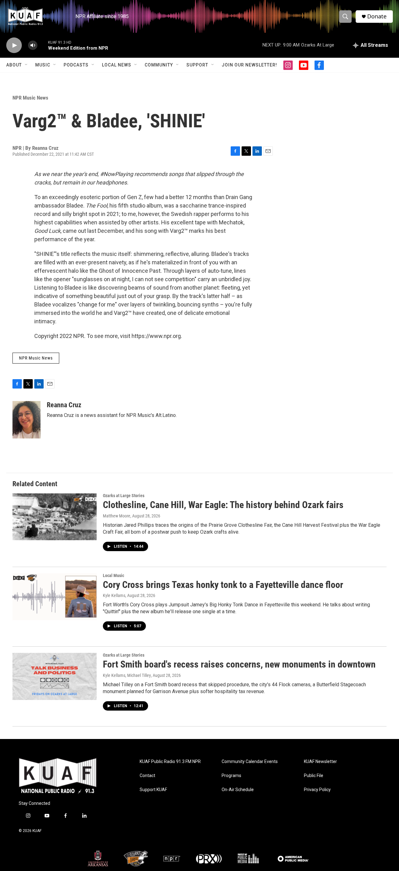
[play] (14, 45)
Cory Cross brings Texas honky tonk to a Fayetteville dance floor (223, 584)
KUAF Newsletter (320, 761)
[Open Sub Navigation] (26, 64)
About (14, 64)
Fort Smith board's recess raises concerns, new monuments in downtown (239, 664)
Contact (147, 775)
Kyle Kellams (114, 595)
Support (197, 64)
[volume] (32, 45)
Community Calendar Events (250, 761)
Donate (377, 16)
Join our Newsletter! (249, 64)
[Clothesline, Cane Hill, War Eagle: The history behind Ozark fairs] (54, 516)
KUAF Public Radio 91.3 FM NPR (170, 761)
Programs (231, 775)
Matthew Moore (116, 515)
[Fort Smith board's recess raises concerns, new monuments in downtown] (54, 676)
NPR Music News (30, 98)
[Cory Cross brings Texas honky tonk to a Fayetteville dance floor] (54, 596)
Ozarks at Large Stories (123, 495)
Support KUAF (153, 789)
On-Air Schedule (238, 789)
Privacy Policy (317, 789)
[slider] (43, 45)
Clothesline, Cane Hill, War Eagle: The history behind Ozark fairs (223, 504)
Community (159, 64)
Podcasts (76, 64)
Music (42, 64)
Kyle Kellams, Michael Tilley (127, 675)
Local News (116, 64)
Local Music (113, 575)
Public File (313, 775)
